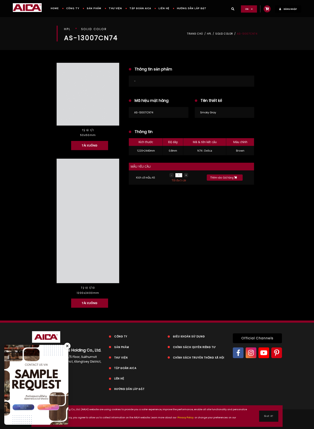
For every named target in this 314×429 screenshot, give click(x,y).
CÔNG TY (72, 8)
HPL (209, 33)
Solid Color (224, 33)
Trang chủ (195, 33)
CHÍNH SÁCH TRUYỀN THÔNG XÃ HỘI (198, 357)
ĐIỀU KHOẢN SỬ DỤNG (189, 336)
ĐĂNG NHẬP (290, 9)
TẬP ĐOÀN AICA (140, 8)
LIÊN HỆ (163, 8)
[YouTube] (263, 352)
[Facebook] (238, 352)
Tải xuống (89, 145)
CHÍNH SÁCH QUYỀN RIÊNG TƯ (194, 347)
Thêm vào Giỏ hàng (222, 177)
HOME (55, 8)
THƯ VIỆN (115, 8)
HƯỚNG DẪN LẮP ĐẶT (191, 8)
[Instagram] (251, 352)
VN (247, 9)
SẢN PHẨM (94, 8)
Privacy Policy (186, 417)
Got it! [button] (268, 416)
